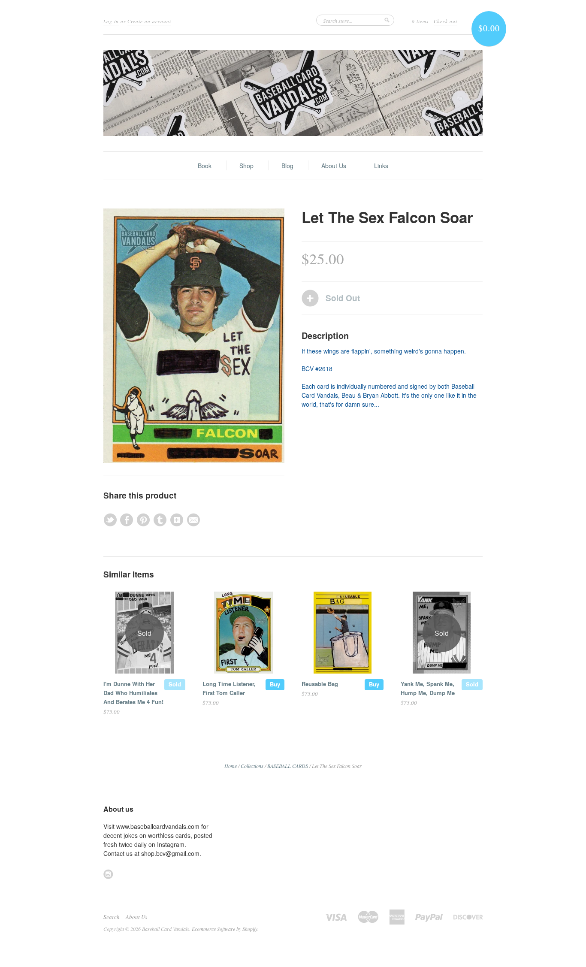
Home (230, 765)
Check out (445, 21)
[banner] (293, 93)
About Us (333, 165)
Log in (111, 21)
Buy (275, 684)
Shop (246, 165)
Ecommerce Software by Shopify (224, 928)
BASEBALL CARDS (287, 765)
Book (204, 165)
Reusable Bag (320, 684)
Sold (175, 684)
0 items (420, 21)
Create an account (149, 21)
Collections (252, 765)
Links (381, 165)
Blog (287, 165)
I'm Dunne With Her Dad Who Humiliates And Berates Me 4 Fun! (133, 693)
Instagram (108, 874)
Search (111, 917)
